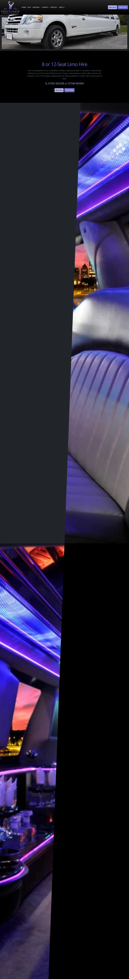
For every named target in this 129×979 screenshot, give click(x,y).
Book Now (112, 7)
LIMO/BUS (35, 7)
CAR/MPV (45, 7)
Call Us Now (123, 7)
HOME (24, 7)
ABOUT (61, 7)
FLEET (29, 7)
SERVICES (53, 7)
